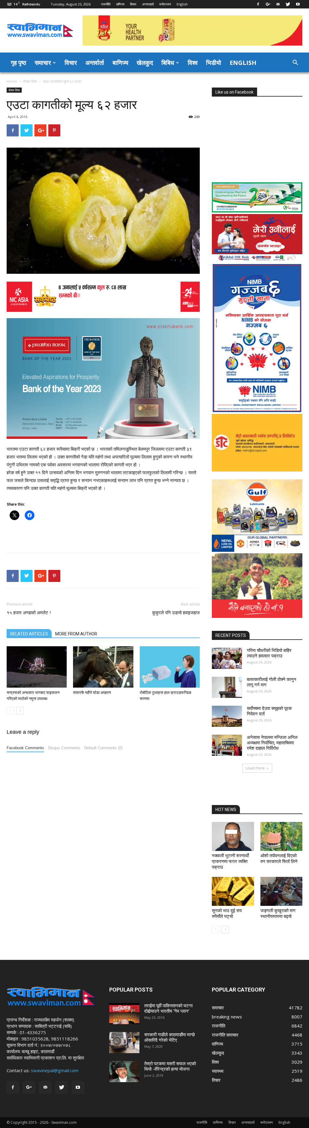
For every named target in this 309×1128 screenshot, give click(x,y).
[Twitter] (287, 4)
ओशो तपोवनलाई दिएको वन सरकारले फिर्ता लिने (279, 858)
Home (12, 81)
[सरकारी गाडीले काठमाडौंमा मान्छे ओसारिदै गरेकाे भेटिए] (124, 1042)
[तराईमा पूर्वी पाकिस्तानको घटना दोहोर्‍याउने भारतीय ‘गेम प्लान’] (124, 1013)
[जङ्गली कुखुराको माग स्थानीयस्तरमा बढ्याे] (281, 891)
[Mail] (277, 4)
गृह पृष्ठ (18, 63)
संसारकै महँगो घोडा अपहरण (92, 692)
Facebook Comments (25, 748)
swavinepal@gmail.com (54, 1070)
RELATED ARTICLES (29, 633)
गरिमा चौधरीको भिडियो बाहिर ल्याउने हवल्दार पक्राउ (269, 653)
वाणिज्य (120, 4)
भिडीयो (213, 63)
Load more (255, 768)
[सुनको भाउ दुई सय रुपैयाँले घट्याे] (233, 891)
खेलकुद (145, 63)
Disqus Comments (64, 748)
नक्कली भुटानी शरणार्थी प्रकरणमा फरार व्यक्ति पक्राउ (230, 861)
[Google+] (267, 4)
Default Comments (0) (103, 748)
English (182, 4)
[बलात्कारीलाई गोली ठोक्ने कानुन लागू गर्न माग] (227, 687)
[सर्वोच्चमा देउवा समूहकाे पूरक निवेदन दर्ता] (227, 716)
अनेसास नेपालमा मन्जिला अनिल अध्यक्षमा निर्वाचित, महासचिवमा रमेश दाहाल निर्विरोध (272, 743)
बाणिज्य (120, 63)
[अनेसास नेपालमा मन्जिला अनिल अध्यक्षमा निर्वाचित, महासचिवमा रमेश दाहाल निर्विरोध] (227, 745)
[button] (295, 63)
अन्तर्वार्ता (94, 63)
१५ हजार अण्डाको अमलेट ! (29, 612)
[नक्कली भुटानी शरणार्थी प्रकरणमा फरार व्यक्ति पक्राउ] (233, 836)
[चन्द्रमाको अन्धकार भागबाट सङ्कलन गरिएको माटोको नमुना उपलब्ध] (37, 667)
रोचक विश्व (30, 81)
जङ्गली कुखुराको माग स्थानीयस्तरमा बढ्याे (277, 913)
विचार (133, 4)
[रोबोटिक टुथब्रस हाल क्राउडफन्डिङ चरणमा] (170, 667)
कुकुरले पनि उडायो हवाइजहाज (176, 612)
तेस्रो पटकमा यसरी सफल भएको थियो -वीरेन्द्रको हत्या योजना (170, 1066)
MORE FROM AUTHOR (76, 633)
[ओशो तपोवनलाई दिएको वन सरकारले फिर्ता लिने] (281, 836)
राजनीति (105, 4)
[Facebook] (258, 4)
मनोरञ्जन (165, 4)
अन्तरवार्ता (148, 4)
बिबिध (167, 63)
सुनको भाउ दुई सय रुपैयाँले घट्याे (227, 913)
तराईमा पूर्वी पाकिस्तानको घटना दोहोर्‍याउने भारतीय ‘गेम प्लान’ (168, 1008)
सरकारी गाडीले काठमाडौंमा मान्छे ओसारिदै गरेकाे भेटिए (169, 1037)
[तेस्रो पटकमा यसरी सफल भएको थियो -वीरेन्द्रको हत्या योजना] (124, 1071)
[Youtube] (297, 4)
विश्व (193, 63)
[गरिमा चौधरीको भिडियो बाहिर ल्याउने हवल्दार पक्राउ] (227, 658)
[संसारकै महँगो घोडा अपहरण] (103, 667)
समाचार (43, 63)
